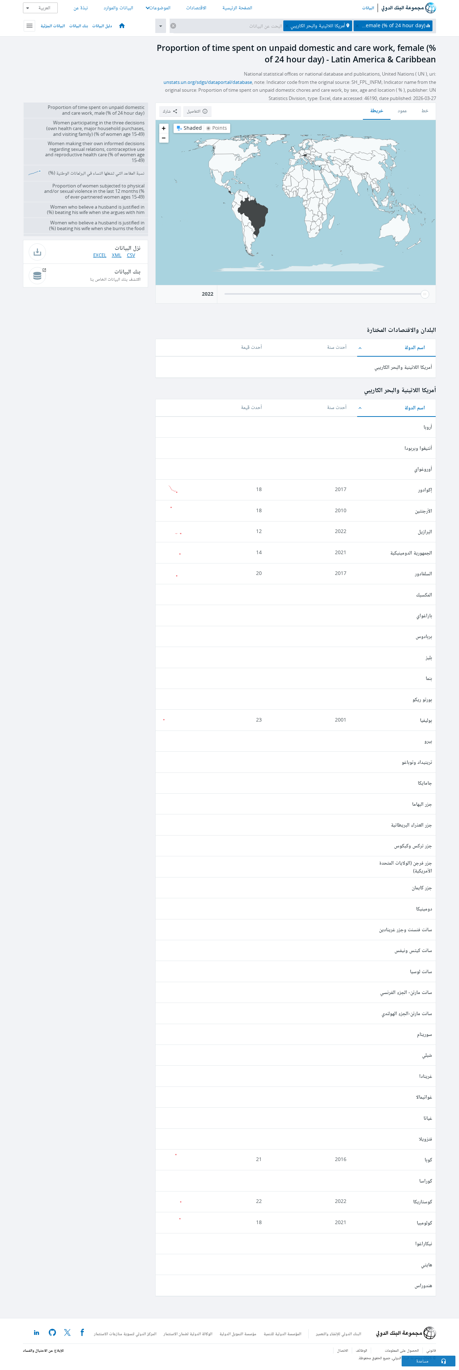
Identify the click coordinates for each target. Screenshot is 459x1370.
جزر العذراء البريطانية (411, 824)
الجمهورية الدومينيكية (411, 552)
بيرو (428, 740)
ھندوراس (423, 1285)
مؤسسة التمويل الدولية (237, 1334)
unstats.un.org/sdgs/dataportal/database (208, 82)
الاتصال (342, 1350)
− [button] (164, 138)
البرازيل (425, 531)
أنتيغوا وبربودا (418, 447)
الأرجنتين (423, 510)
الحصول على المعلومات (402, 1350)
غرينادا (425, 1075)
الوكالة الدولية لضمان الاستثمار (188, 1334)
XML (117, 255)
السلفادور (423, 573)
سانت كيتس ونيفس (413, 950)
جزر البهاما (422, 803)
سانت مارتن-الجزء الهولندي (407, 1013)
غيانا (427, 1117)
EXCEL (100, 255)
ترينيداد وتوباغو (417, 761)
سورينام (424, 1034)
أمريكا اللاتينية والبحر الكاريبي (403, 366)
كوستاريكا (422, 1201)
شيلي (427, 1054)
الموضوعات (159, 8)
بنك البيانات (78, 26)
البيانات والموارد (118, 8)
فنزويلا (425, 1138)
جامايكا (425, 782)
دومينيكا (424, 908)
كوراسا (425, 1180)
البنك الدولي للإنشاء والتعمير (338, 1334)
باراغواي (424, 615)
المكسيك (424, 594)
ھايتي (426, 1264)
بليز (429, 657)
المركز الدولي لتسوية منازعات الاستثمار (125, 1334)
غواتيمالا (424, 1096)
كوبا (428, 1159)
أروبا (427, 426)
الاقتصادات (196, 8)
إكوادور (425, 489)
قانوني (431, 1350)
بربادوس (424, 636)
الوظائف (361, 1350)
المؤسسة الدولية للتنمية (282, 1334)
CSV (131, 255)
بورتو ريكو (422, 699)
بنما (429, 678)
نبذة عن (81, 8)
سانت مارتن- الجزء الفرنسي (406, 992)
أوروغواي (423, 468)
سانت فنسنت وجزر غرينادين (405, 929)
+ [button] (164, 128)
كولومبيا (424, 1222)
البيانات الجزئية (53, 26)
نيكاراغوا (423, 1243)
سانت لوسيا (421, 971)
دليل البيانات (102, 26)
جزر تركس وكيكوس (413, 845)
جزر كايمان (422, 887)
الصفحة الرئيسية (237, 8)
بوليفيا (426, 720)
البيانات (368, 7)
